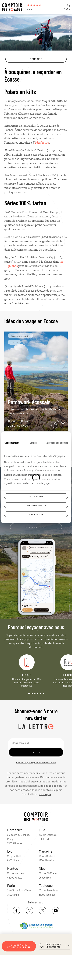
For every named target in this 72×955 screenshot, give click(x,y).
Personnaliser (34, 505)
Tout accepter (36, 496)
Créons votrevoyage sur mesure (19, 946)
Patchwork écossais (34, 406)
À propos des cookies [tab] (57, 442)
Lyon (11, 851)
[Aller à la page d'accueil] (13, 7)
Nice (42, 868)
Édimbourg (42, 142)
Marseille (45, 851)
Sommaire (36, 59)
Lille (42, 830)
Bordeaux (14, 830)
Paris (11, 885)
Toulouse (46, 885)
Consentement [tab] (12, 442)
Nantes (12, 868)
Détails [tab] (33, 442)
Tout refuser (36, 514)
